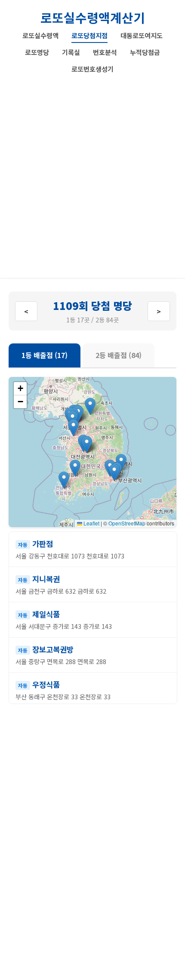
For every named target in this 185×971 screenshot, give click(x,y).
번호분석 (105, 52)
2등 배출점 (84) (119, 355)
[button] (114, 472)
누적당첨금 (145, 52)
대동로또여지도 (141, 35)
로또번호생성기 (92, 68)
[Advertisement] (92, 173)
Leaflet (90, 523)
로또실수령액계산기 (92, 17)
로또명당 (37, 52)
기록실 (71, 52)
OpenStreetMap (126, 523)
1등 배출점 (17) (45, 355)
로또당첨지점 (89, 35)
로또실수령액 (40, 35)
